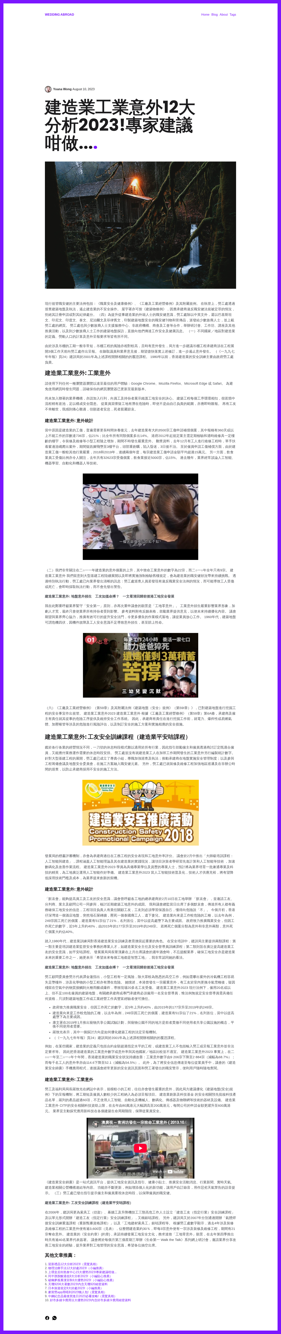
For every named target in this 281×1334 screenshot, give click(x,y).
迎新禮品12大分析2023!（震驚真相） (73, 1264)
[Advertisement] (140, 51)
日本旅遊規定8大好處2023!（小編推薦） (75, 1288)
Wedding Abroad (59, 14)
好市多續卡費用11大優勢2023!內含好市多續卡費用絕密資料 (90, 1300)
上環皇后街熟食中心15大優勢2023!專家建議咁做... (82, 1272)
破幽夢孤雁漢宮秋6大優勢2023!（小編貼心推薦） (82, 1280)
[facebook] (47, 1319)
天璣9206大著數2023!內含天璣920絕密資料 (78, 1284)
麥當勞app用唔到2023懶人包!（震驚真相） (77, 1292)
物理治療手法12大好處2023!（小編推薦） (76, 1268)
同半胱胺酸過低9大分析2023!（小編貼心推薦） (80, 1276)
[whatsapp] (54, 1319)
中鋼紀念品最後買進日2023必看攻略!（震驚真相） (82, 1296)
